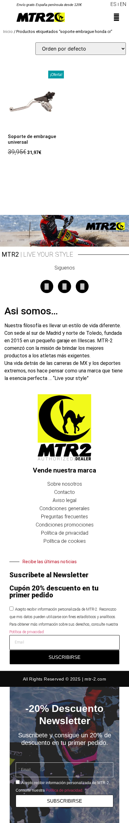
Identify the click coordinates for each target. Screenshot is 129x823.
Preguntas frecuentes (64, 517)
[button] (105, 4)
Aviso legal (64, 500)
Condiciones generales (64, 508)
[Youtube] (82, 286)
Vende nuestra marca (64, 470)
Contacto (64, 492)
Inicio (8, 31)
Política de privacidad (64, 533)
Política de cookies (65, 541)
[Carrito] (122, 19)
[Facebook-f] (47, 286)
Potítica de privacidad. (27, 632)
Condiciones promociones (65, 525)
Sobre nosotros (64, 484)
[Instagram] (64, 286)
